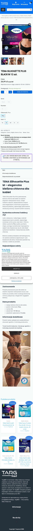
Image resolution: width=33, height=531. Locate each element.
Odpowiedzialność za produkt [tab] (11, 176)
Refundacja (24, 4)
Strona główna (5, 15)
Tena (28, 132)
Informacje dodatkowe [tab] (9, 173)
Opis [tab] (3, 170)
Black (3, 102)
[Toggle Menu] (3, 9)
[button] (30, 39)
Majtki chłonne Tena (16, 132)
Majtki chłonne (24, 15)
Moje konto (15, 4)
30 (10, 122)
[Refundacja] (24, 2)
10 (2, 122)
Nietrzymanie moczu (15, 15)
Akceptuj (16, 269)
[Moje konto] (15, 2)
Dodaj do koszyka (22, 92)
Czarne (11, 17)
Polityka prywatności (17, 281)
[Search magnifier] (31, 9)
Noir (9, 102)
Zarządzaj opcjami (16, 278)
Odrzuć (16, 273)
